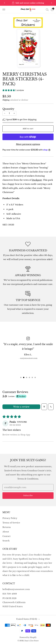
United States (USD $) (26, 619)
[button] (8, 90)
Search (6, 540)
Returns (6, 527)
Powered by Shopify (28, 637)
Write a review (21, 406)
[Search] (47, 9)
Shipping (6, 100)
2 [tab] (23, 377)
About (5, 531)
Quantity (8, 108)
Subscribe (28, 495)
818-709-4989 (9, 593)
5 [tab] (32, 377)
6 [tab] (35, 377)
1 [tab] (20, 377)
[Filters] (44, 406)
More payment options (28, 144)
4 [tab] (29, 377)
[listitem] (28, 3)
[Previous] (4, 3)
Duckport (37, 180)
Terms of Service (11, 522)
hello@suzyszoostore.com (16, 589)
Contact (6, 536)
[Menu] (3, 9)
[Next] (51, 3)
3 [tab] (26, 377)
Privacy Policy (9, 518)
